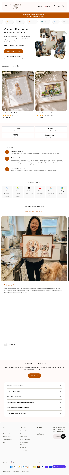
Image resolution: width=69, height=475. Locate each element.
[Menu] (6, 6)
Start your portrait (13, 51)
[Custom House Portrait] (51, 91)
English (5, 462)
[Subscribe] (63, 436)
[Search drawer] (55, 6)
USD (14, 462)
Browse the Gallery (13, 56)
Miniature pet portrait (10, 113)
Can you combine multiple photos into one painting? (20, 402)
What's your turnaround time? (15, 385)
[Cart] (63, 6)
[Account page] (59, 6)
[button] (7, 192)
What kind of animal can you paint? (16, 413)
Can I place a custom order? (14, 396)
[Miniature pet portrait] (18, 91)
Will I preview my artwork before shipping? (18, 407)
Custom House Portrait (44, 113)
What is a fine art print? (13, 391)
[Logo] (16, 6)
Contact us (34, 375)
